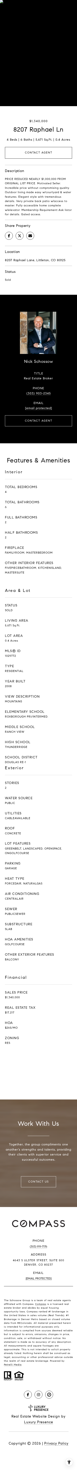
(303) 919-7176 (38, 1246)
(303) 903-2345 (38, 393)
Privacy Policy (56, 1443)
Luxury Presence (38, 1422)
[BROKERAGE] (49, 1395)
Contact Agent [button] (38, 152)
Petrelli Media (13, 1364)
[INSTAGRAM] (38, 1395)
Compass (40, 1304)
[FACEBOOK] (28, 1395)
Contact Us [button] (38, 1181)
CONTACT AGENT (38, 420)
